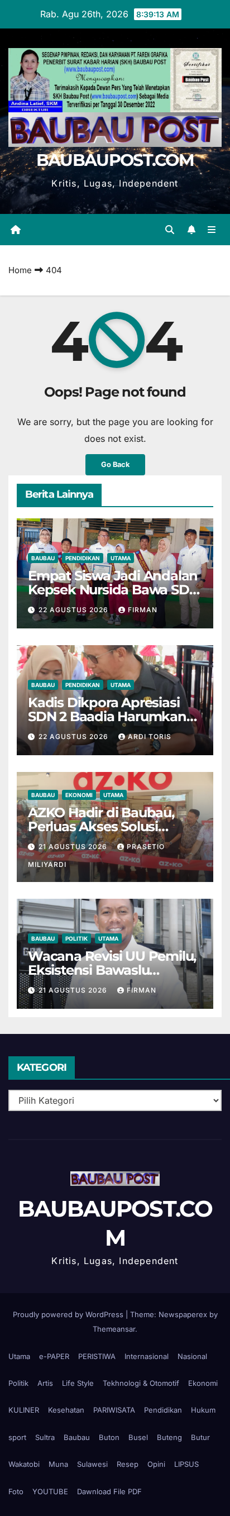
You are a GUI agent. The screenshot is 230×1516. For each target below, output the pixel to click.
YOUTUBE (50, 1491)
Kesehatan (66, 1409)
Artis (45, 1383)
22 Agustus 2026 (75, 610)
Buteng (169, 1437)
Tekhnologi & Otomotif (141, 1383)
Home (20, 270)
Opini (156, 1464)
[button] (169, 229)
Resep (127, 1464)
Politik (76, 938)
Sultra (45, 1437)
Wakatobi (24, 1464)
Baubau (43, 558)
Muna (58, 1464)
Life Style (78, 1383)
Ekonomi (79, 795)
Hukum (203, 1409)
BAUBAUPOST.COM (115, 160)
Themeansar (114, 1328)
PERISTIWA (97, 1356)
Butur (200, 1437)
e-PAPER (54, 1356)
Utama (121, 558)
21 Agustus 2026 (74, 846)
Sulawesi (92, 1464)
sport (17, 1437)
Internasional (146, 1356)
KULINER (23, 1409)
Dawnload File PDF (109, 1491)
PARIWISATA (114, 1409)
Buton (109, 1437)
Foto (15, 1491)
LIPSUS (186, 1464)
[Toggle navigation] (212, 229)
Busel (138, 1437)
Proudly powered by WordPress (69, 1314)
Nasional (192, 1356)
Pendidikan (82, 558)
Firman (142, 610)
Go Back (115, 464)
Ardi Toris (149, 736)
